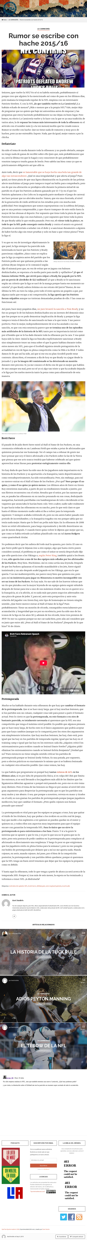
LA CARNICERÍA (13, 20)
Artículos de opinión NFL (18, 886)
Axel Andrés (11, 1236)
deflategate (41, 886)
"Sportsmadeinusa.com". (37, 1191)
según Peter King (48, 555)
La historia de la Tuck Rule (43, 952)
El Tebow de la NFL (43, 1045)
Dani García (45, 1229)
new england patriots (54, 886)
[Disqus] (43, 1101)
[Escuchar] (11, 1157)
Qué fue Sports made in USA (10, 1229)
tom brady (66, 886)
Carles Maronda (16, 933)
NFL (43, 947)
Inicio (5, 20)
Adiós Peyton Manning (43, 998)
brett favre (32, 886)
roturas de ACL (64, 772)
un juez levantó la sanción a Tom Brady (57, 309)
